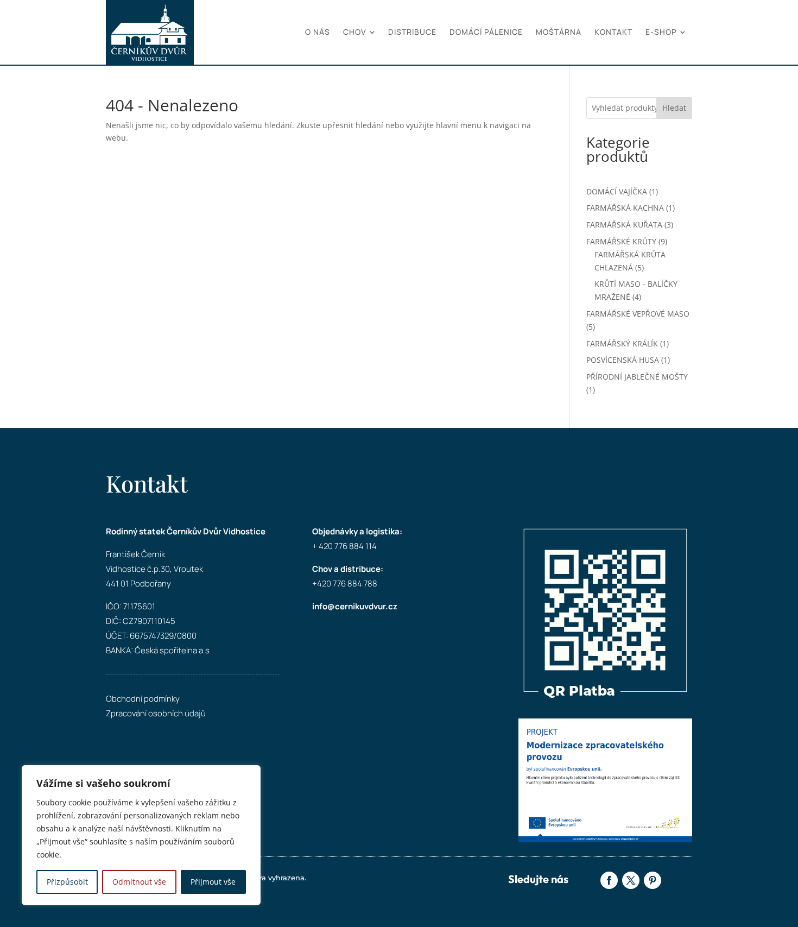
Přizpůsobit (67, 881)
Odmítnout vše (139, 881)
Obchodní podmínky (143, 698)
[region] (141, 835)
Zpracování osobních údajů (156, 713)
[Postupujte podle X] (630, 880)
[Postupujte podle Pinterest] (652, 880)
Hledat (674, 108)
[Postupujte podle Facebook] (609, 880)
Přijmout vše (213, 881)
